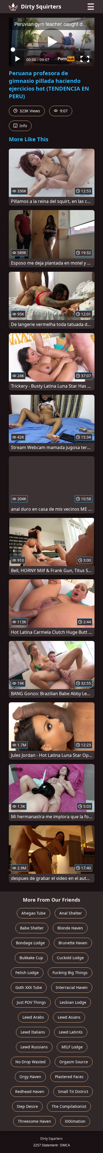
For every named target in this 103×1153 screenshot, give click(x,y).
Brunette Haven (73, 942)
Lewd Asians (69, 1017)
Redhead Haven (29, 1091)
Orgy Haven (30, 1076)
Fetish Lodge (27, 972)
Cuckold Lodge (70, 957)
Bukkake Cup (31, 957)
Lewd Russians (34, 1046)
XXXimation (75, 1121)
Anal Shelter (70, 913)
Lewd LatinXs (71, 1032)
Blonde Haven (70, 928)
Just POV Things (31, 1002)
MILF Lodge (72, 1046)
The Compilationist (69, 1106)
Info (22, 125)
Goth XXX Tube (28, 987)
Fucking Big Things (70, 972)
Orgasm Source (73, 1061)
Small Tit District (73, 1091)
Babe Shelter (32, 928)
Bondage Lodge (30, 942)
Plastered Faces (69, 1076)
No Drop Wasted (30, 1061)
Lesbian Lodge (73, 1002)
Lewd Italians (33, 1032)
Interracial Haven (72, 987)
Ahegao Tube (33, 913)
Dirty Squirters (41, 6)
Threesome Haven (34, 1121)
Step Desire (27, 1106)
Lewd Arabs (33, 1017)
